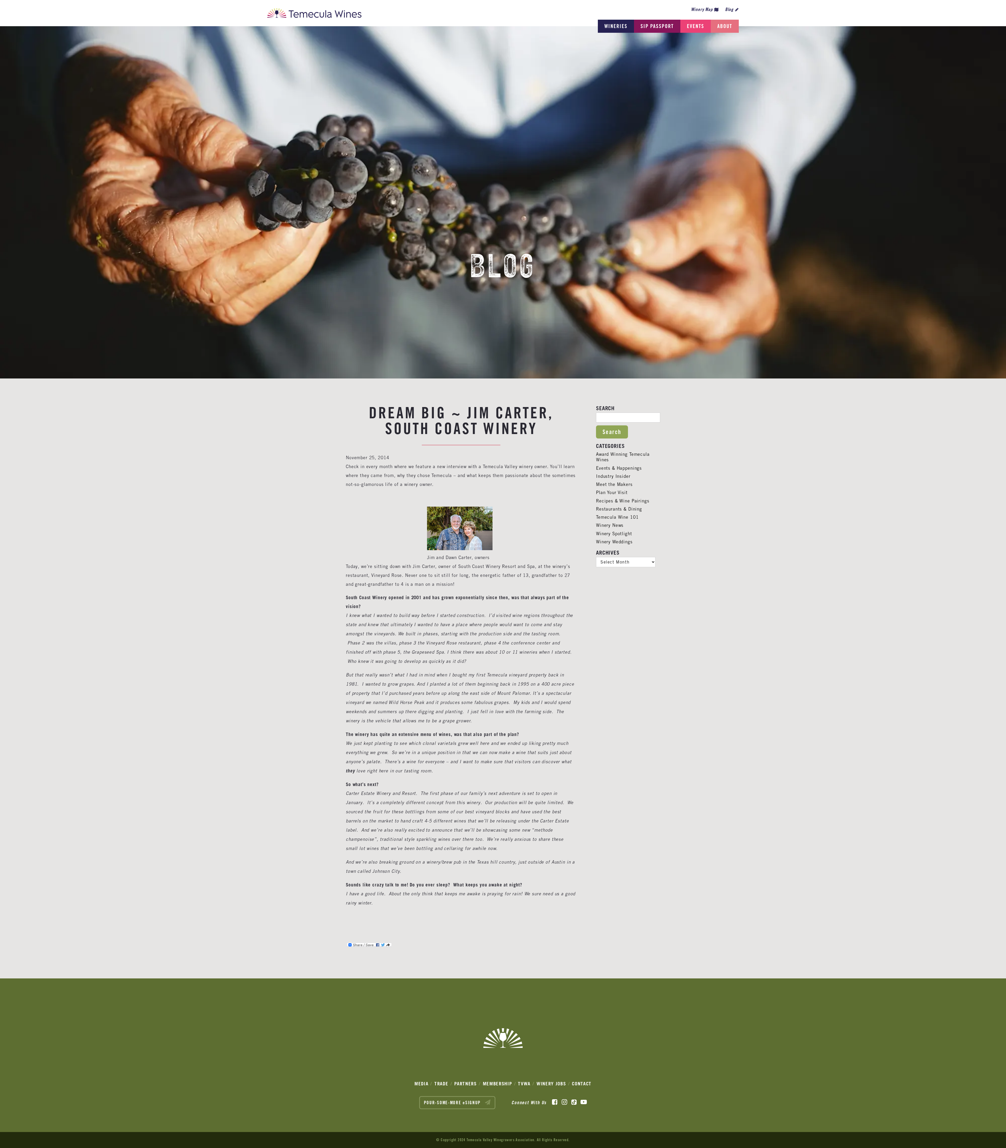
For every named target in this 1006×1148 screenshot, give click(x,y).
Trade (441, 1083)
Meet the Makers (614, 484)
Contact (582, 1083)
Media (421, 1083)
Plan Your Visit (612, 492)
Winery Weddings (614, 541)
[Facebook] (554, 1102)
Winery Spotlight (614, 533)
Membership (497, 1083)
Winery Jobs (551, 1083)
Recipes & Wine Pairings (622, 500)
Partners (465, 1083)
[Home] (314, 14)
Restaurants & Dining (619, 509)
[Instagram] (564, 1102)
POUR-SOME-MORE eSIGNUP (453, 1102)
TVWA (524, 1083)
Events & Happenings (619, 468)
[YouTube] (584, 1102)
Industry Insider (613, 476)
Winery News (610, 525)
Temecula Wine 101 (617, 517)
